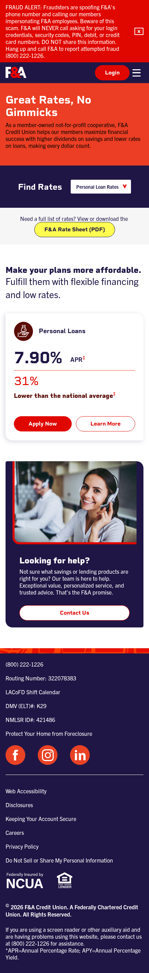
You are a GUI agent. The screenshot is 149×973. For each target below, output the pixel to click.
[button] (138, 31)
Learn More (105, 423)
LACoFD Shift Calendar (33, 691)
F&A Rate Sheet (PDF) (74, 229)
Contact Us (74, 612)
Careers (15, 832)
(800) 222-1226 (24, 664)
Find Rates (40, 186)
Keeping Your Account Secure (41, 818)
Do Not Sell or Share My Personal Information (59, 860)
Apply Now (42, 423)
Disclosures (19, 804)
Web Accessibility (26, 790)
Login (112, 72)
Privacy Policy (22, 846)
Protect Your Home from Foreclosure (49, 733)
